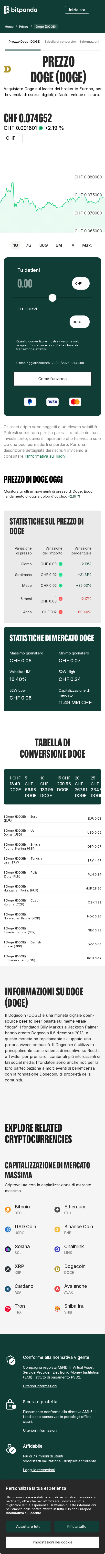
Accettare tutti (28, 1526)
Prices (24, 26)
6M (59, 245)
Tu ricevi (27, 309)
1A (72, 245)
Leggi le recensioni (39, 1469)
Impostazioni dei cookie (53, 1542)
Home (9, 26)
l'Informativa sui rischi (45, 456)
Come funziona (52, 378)
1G (15, 245)
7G (29, 245)
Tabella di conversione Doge (60, 41)
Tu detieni (28, 270)
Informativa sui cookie (23, 1513)
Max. (87, 245)
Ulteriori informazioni (40, 1386)
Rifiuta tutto (76, 1526)
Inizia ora (77, 9)
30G (43, 245)
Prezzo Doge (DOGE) (24, 41)
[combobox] (81, 283)
